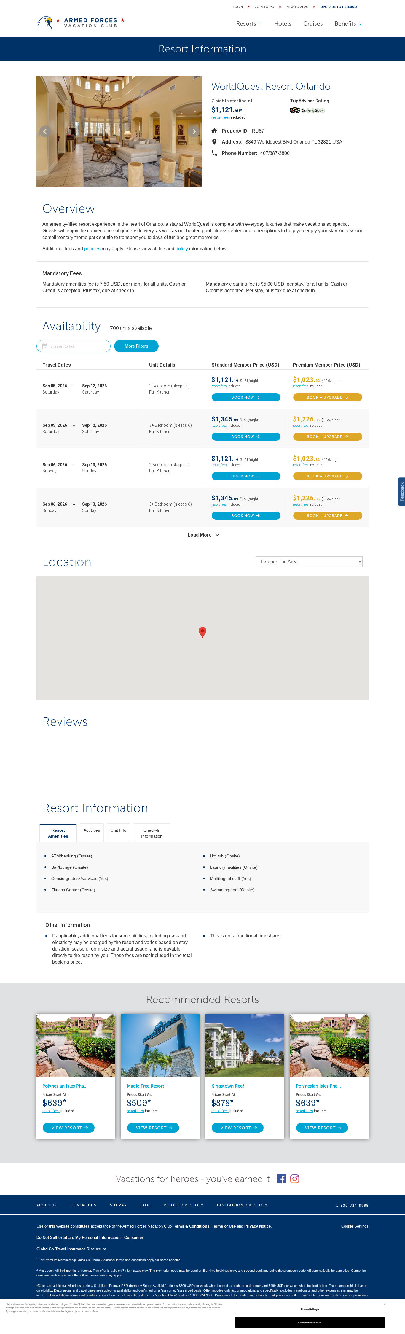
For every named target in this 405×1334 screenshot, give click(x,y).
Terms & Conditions (191, 1226)
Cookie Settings (310, 1309)
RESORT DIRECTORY (183, 1205)
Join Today (264, 7)
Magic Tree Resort (145, 1086)
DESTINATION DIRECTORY (242, 1205)
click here (109, 1295)
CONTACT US (83, 1205)
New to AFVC (297, 7)
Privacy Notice (257, 1226)
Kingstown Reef (227, 1086)
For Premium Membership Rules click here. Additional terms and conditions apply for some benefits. (108, 1260)
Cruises (313, 23)
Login (238, 7)
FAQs (145, 1205)
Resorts (246, 23)
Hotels (282, 23)
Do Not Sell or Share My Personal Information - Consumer (89, 1237)
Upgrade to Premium (339, 7)
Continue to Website (310, 1322)
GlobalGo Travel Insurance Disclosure (71, 1249)
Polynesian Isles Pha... (64, 1086)
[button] (45, 131)
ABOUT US (46, 1205)
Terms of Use (224, 1226)
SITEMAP (118, 1205)
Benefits (345, 23)
